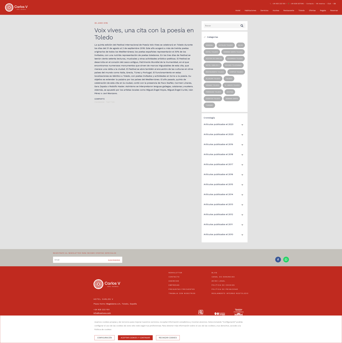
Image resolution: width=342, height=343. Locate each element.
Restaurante (288, 10)
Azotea (276, 10)
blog (240, 45)
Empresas (174, 285)
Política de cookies (223, 285)
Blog (214, 273)
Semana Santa (232, 99)
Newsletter (175, 273)
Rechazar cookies (168, 338)
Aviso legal (218, 281)
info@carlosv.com (102, 313)
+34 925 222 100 (279, 4)
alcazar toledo (213, 79)
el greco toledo (232, 85)
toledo (229, 79)
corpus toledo (236, 72)
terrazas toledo (213, 92)
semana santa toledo (233, 52)
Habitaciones (250, 10)
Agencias (174, 281)
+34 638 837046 (297, 4)
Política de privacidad (225, 289)
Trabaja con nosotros (182, 293)
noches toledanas (233, 65)
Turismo (209, 105)
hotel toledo (212, 52)
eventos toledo (213, 99)
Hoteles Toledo (226, 45)
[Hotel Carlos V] (16, 7)
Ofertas (312, 10)
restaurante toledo (215, 72)
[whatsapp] (286, 261)
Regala (323, 10)
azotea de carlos (214, 59)
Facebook (99, 102)
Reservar (334, 10)
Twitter (110, 102)
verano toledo (212, 85)
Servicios (264, 10)
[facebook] (278, 261)
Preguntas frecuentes (182, 289)
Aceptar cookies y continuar (135, 338)
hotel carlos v (212, 65)
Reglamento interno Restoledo (230, 293)
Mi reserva (320, 4)
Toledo (301, 10)
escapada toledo (235, 59)
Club (329, 4)
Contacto (310, 4)
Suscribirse (114, 260)
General (209, 45)
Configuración (104, 338)
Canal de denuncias (223, 277)
